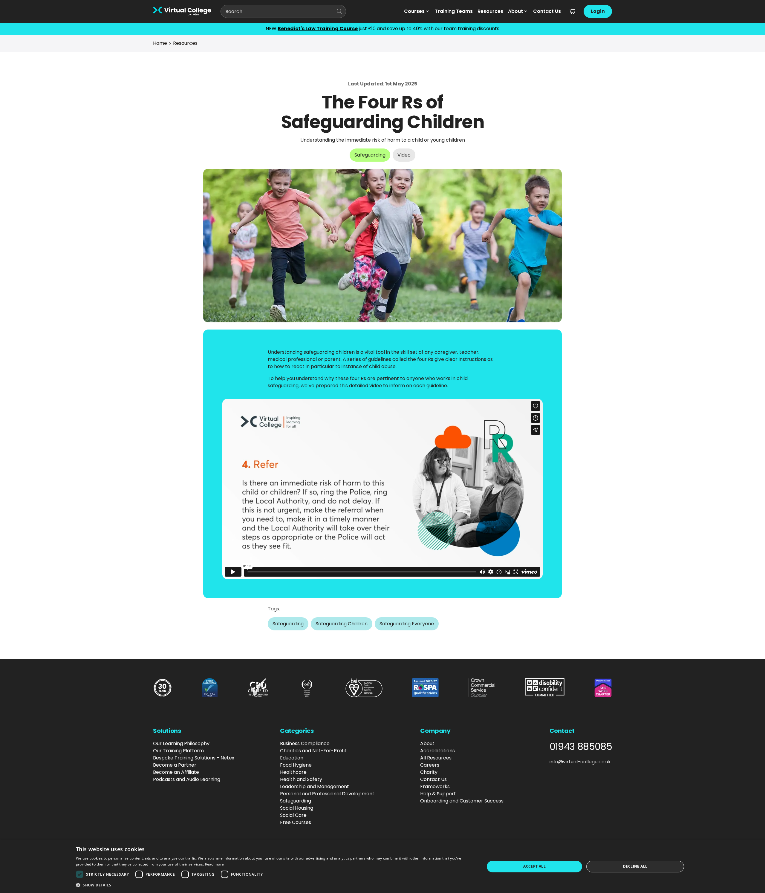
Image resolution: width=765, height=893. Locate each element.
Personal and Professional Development (327, 793)
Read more (214, 864)
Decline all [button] (635, 866)
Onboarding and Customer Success (462, 800)
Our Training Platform (178, 750)
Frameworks (435, 786)
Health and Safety (301, 779)
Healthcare (293, 772)
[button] (274, 885)
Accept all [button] (534, 866)
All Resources (436, 757)
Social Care (293, 815)
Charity (428, 772)
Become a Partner (174, 765)
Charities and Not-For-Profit (313, 750)
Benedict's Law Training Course (318, 28)
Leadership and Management (314, 786)
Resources (490, 11)
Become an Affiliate (176, 772)
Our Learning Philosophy (181, 743)
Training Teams (454, 11)
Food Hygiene (296, 765)
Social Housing (296, 808)
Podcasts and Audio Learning (186, 779)
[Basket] (572, 11)
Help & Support (438, 793)
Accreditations (437, 750)
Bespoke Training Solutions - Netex (193, 757)
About (515, 11)
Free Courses (295, 822)
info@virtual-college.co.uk (580, 761)
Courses (414, 11)
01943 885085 (581, 746)
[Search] (339, 11)
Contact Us (547, 11)
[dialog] (382, 866)
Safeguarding (295, 800)
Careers (429, 765)
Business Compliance (305, 743)
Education (291, 757)
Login (598, 11)
